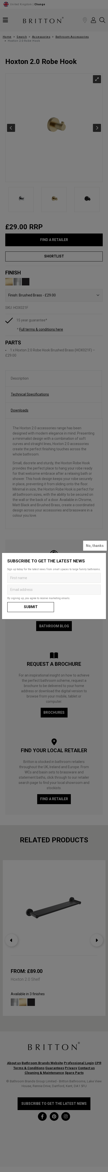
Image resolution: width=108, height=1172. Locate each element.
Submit (31, 607)
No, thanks (95, 546)
